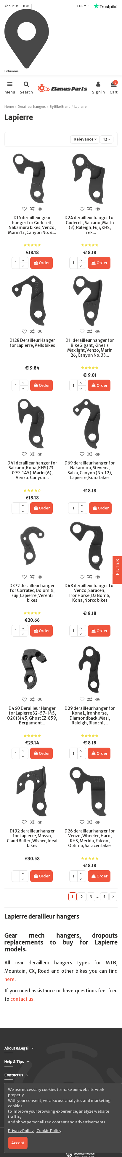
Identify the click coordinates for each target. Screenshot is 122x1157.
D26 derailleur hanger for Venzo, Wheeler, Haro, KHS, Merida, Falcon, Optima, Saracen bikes (90, 838)
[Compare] (32, 209)
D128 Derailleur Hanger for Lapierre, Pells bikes (32, 343)
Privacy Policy (21, 1130)
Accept (17, 1142)
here (9, 979)
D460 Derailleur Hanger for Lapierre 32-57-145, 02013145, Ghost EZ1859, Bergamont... (32, 716)
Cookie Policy (48, 1130)
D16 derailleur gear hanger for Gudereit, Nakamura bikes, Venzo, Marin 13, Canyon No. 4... (32, 225)
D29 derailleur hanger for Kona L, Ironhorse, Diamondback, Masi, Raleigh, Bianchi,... (90, 716)
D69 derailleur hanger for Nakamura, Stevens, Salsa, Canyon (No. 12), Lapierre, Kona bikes (90, 470)
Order (44, 262)
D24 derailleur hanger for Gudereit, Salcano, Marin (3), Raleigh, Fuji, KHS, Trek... (90, 225)
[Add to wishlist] (24, 209)
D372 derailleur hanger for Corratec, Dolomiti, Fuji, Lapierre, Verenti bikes (32, 593)
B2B (26, 6)
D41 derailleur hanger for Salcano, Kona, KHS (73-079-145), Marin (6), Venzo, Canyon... (32, 470)
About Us (11, 6)
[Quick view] (40, 209)
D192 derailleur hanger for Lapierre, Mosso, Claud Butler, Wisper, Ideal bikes (32, 838)
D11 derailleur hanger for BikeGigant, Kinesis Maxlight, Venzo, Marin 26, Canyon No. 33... (89, 348)
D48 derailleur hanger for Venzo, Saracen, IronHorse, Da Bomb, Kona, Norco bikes (90, 593)
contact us (21, 999)
